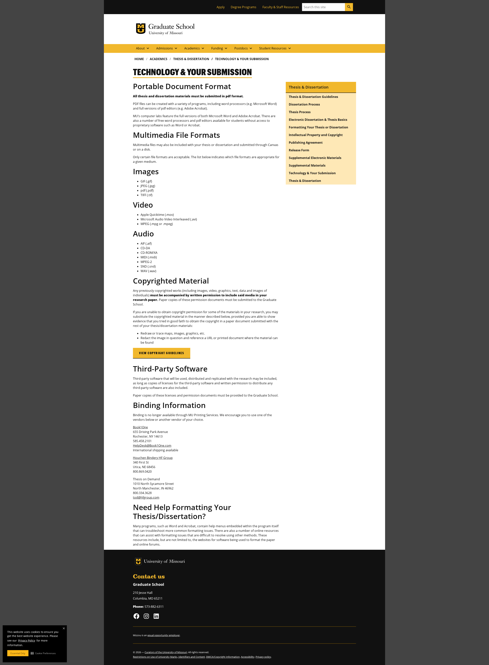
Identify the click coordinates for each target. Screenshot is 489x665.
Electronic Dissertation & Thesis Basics (318, 120)
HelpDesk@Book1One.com (152, 445)
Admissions (167, 48)
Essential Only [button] (18, 653)
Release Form (299, 150)
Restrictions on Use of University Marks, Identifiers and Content (169, 657)
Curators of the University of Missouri (166, 652)
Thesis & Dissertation (191, 59)
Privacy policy (263, 657)
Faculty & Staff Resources (280, 7)
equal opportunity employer (163, 635)
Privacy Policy (26, 640)
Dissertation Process (304, 104)
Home (139, 59)
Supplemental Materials (307, 165)
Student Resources (275, 48)
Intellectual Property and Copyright (316, 135)
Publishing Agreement (306, 142)
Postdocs (243, 48)
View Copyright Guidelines (161, 353)
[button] (43, 653)
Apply (221, 7)
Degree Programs (243, 7)
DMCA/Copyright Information (223, 657)
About (143, 48)
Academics (194, 48)
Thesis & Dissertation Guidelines (313, 97)
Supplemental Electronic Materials (315, 158)
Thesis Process (300, 112)
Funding (219, 48)
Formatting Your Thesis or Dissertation (318, 127)
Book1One (140, 427)
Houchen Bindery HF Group (153, 458)
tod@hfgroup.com (146, 497)
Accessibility (247, 657)
